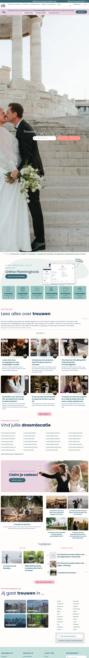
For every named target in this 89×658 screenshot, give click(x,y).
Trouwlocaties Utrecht (7, 441)
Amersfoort (60, 603)
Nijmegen (75, 616)
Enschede (76, 601)
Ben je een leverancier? (78, 1)
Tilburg (75, 619)
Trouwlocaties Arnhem (29, 433)
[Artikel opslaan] (26, 341)
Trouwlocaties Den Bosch (30, 441)
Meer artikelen (44, 414)
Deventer (59, 619)
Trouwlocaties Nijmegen (75, 436)
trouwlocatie (43, 326)
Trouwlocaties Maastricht (75, 433)
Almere (59, 601)
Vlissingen (76, 624)
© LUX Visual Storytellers (87, 245)
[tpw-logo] (3, 6)
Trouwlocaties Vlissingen (75, 444)
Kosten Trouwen (80, 254)
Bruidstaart (50, 254)
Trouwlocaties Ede (28, 450)
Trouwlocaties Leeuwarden (53, 447)
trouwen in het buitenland (73, 641)
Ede (58, 624)
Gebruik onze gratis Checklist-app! (44, 1)
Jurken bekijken (27, 656)
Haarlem (75, 606)
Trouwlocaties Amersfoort (8, 447)
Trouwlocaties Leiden (52, 450)
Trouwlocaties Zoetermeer (76, 447)
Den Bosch (60, 616)
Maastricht (76, 614)
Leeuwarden (76, 609)
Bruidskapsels (69, 254)
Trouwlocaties (14, 254)
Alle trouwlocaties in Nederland (11, 454)
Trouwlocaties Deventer (30, 444)
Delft (58, 614)
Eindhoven (60, 627)
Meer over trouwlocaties (44, 582)
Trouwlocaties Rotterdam (8, 438)
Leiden (75, 611)
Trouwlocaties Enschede (53, 438)
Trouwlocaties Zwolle (74, 450)
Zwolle (75, 629)
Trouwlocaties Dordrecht (30, 447)
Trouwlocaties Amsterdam (8, 433)
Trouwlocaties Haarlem (52, 444)
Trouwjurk (23, 254)
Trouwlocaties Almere (7, 444)
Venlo (74, 622)
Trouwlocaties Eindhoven (53, 433)
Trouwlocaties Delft (28, 438)
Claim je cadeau (16, 480)
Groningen (76, 603)
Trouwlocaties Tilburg (74, 438)
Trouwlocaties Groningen (53, 441)
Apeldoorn (60, 606)
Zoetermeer (76, 627)
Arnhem (59, 609)
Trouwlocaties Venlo (74, 441)
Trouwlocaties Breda (29, 436)
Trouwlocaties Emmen (52, 436)
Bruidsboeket (59, 254)
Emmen (59, 629)
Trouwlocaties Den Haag (8, 436)
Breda (58, 611)
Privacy (46, 656)
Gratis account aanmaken (16, 276)
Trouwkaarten (41, 254)
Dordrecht (60, 622)
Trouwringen (31, 254)
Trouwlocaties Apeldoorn (8, 450)
